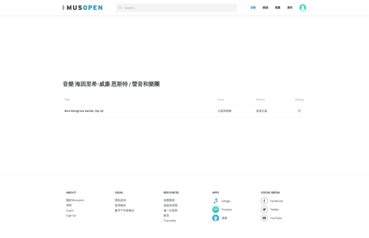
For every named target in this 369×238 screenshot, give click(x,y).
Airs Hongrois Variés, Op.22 (83, 111)
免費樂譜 (169, 200)
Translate (170, 220)
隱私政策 (120, 200)
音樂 (253, 7)
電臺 (277, 7)
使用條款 (120, 205)
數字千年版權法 (124, 210)
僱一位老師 (170, 210)
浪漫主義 (261, 111)
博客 (69, 205)
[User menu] (302, 7)
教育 (166, 215)
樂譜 (265, 7)
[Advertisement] (184, 45)
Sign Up (71, 215)
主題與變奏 (224, 111)
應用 (290, 7)
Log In (70, 210)
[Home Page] (82, 7)
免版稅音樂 (170, 205)
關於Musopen (75, 200)
